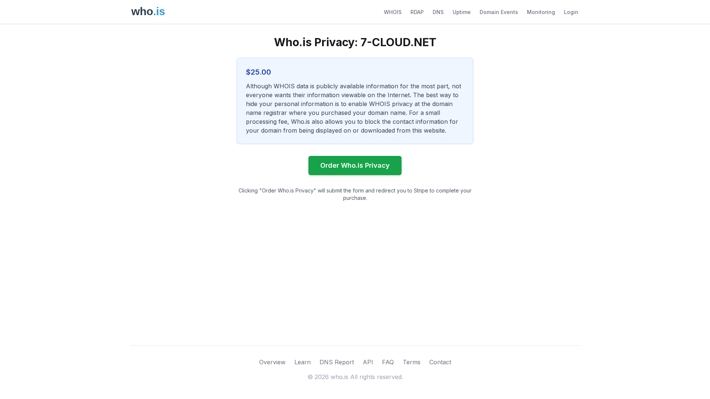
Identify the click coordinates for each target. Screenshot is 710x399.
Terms (411, 362)
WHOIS (393, 12)
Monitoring (541, 12)
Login (571, 12)
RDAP (417, 12)
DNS (438, 12)
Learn (302, 362)
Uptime (462, 12)
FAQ (388, 362)
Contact (440, 362)
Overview (272, 362)
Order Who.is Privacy (355, 165)
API (368, 362)
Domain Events (499, 12)
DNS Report (337, 362)
